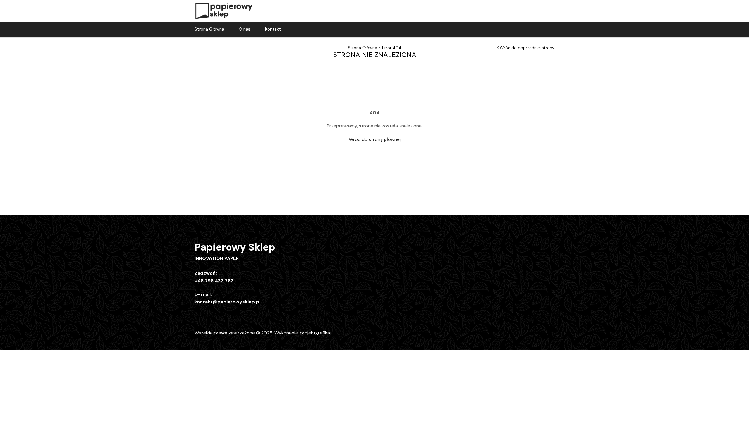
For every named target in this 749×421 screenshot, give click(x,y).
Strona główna (362, 47)
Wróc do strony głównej (375, 139)
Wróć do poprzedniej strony (527, 47)
